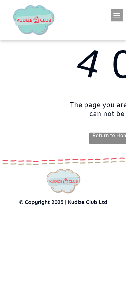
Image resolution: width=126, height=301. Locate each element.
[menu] (117, 15)
